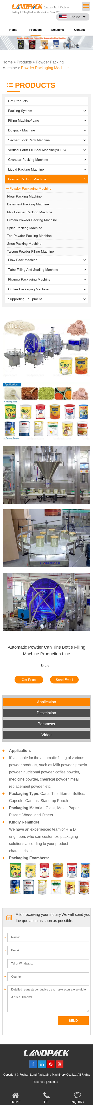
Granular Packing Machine (28, 160)
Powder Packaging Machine (45, 68)
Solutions (57, 29)
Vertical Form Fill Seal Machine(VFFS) (37, 150)
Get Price (29, 680)
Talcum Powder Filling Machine (30, 251)
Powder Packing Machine (27, 179)
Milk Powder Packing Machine (29, 212)
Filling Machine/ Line (23, 120)
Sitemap (52, 1082)
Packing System (20, 111)
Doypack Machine (21, 130)
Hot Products (18, 101)
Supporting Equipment (25, 299)
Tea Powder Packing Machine (29, 236)
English (75, 17)
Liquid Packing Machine (26, 169)
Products (35, 29)
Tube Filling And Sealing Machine (33, 269)
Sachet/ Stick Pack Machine (29, 140)
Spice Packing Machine (24, 228)
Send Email (64, 680)
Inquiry (77, 1102)
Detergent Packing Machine (28, 204)
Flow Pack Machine (22, 260)
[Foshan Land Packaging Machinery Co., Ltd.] (46, 1055)
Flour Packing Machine (24, 196)
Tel (46, 1102)
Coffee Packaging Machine (28, 289)
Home (13, 29)
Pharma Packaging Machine (29, 279)
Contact (79, 29)
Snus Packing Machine (24, 243)
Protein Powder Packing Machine (32, 220)
